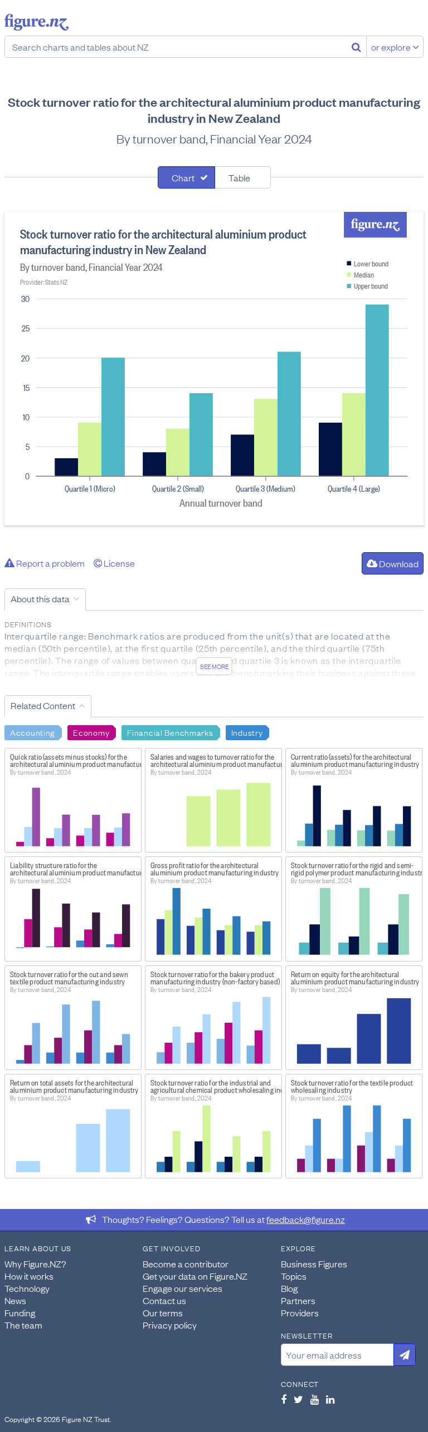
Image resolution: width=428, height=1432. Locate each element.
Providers (300, 1312)
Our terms (163, 1312)
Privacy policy (170, 1325)
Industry (247, 732)
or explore (391, 47)
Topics (294, 1276)
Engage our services (182, 1288)
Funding (19, 1312)
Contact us (164, 1300)
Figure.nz (36, 22)
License (118, 563)
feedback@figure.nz (305, 1219)
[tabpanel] (214, 369)
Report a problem (49, 563)
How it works (29, 1276)
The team (23, 1325)
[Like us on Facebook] (283, 1399)
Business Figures (314, 1263)
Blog (289, 1288)
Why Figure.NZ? (35, 1263)
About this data (40, 598)
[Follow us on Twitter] (298, 1399)
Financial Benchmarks (170, 732)
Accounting (32, 732)
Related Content (43, 705)
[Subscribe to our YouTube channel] (314, 1399)
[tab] (186, 177)
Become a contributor (185, 1263)
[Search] (356, 47)
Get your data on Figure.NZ (195, 1276)
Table (239, 177)
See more (214, 666)
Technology (27, 1288)
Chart (183, 177)
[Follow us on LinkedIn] (330, 1399)
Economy (91, 732)
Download (398, 563)
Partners (298, 1300)
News (15, 1300)
